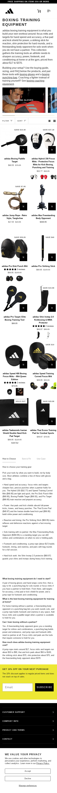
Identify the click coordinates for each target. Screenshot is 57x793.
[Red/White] (44, 177)
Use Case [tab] (41, 459)
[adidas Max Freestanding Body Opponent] (43, 197)
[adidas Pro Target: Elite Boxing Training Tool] (14, 299)
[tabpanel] (28, 512)
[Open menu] (47, 11)
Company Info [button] (10, 721)
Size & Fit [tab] (26, 459)
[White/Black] (34, 177)
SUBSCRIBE (44, 687)
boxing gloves (27, 74)
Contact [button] (7, 739)
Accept (28, 771)
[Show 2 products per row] (54, 121)
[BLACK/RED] (44, 386)
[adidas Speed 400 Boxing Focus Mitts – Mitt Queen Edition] (14, 355)
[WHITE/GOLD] (48, 335)
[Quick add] (52, 150)
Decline (27, 778)
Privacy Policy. (43, 763)
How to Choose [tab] (9, 459)
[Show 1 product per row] (49, 121)
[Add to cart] (23, 150)
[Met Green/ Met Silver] (19, 392)
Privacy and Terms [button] (13, 730)
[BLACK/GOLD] (9, 278)
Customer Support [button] (13, 712)
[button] (10, 269)
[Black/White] (19, 278)
